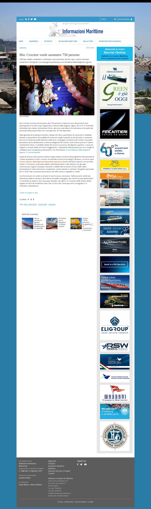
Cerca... (104, 19)
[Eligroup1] (115, 325)
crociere (42, 204)
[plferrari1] (115, 264)
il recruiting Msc (33, 152)
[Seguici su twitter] (31, 19)
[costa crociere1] (115, 216)
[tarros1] (115, 300)
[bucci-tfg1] (115, 165)
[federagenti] (115, 411)
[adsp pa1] (115, 377)
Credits (90, 502)
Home (21, 41)
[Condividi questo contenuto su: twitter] (28, 199)
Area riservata (124, 19)
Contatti (51, 473)
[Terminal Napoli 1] (115, 198)
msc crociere (30, 204)
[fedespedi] (115, 230)
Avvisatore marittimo (68, 41)
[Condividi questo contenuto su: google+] (31, 199)
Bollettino (88, 41)
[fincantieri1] (115, 124)
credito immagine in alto (28, 193)
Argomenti (33, 41)
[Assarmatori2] (115, 245)
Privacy (60, 502)
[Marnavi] (115, 393)
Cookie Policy (68, 502)
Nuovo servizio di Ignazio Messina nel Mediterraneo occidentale (39, 223)
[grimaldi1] (115, 86)
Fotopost (48, 41)
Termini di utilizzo (81, 502)
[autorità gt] (115, 436)
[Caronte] (115, 149)
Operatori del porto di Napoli (59, 471)
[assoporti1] (115, 362)
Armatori (22, 48)
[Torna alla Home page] (75, 29)
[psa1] (115, 180)
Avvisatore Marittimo (56, 466)
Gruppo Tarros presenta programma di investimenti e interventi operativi (87, 225)
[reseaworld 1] (115, 347)
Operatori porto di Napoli (110, 41)
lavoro (52, 204)
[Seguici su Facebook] (29, 19)
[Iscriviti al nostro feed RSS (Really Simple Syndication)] (26, 19)
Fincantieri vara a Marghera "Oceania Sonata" (62, 222)
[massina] (115, 282)
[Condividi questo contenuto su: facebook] (33, 199)
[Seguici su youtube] (35, 19)
